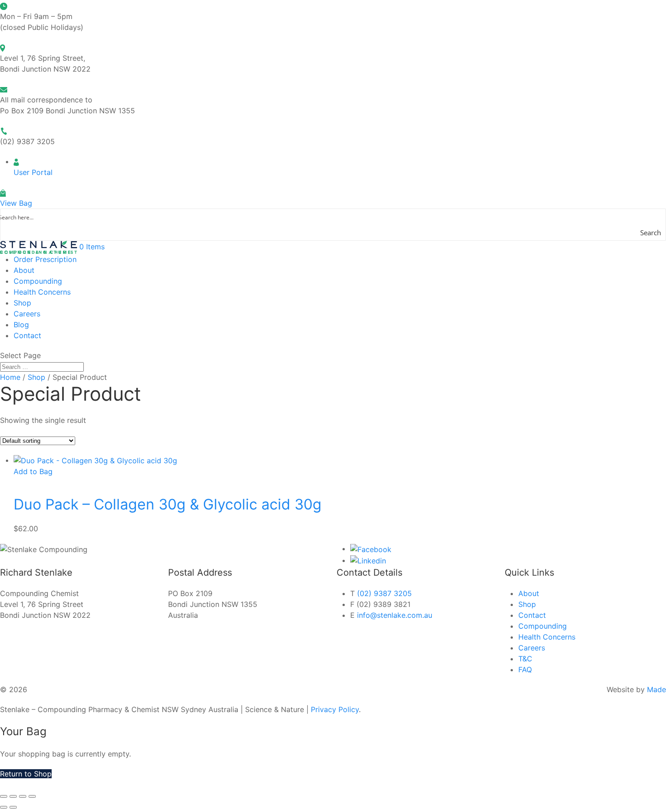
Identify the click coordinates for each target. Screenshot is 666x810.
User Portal (33, 172)
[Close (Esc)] (32, 796)
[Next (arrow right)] (13, 807)
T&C (525, 658)
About (24, 270)
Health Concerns (42, 291)
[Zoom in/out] (3, 796)
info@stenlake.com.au (394, 615)
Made (656, 689)
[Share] (22, 796)
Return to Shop (26, 773)
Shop (22, 302)
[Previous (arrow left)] (3, 807)
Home (10, 377)
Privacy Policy (335, 709)
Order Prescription (45, 259)
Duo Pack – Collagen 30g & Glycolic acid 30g (168, 504)
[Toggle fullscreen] (13, 796)
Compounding (38, 281)
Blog (21, 324)
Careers (27, 313)
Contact (27, 335)
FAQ (525, 669)
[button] (33, 471)
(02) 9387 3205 (384, 593)
